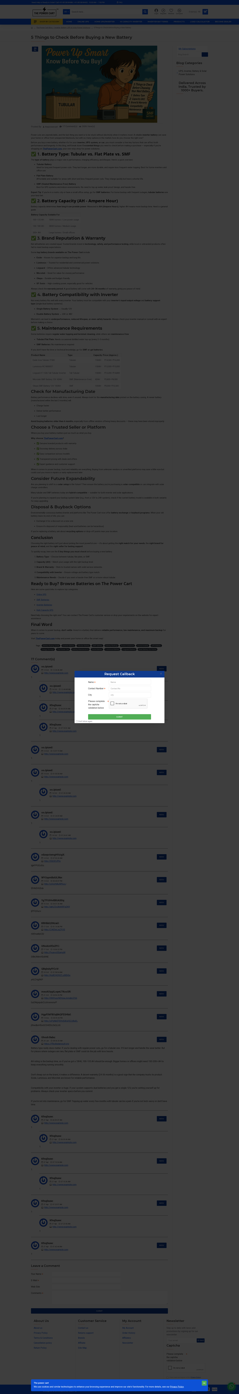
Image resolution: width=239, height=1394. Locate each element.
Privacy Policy (177, 1386)
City (90, 695)
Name (91, 682)
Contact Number (96, 688)
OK (204, 1383)
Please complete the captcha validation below (96, 704)
